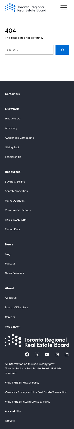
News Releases (14, 273)
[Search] (62, 50)
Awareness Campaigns (19, 138)
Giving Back (12, 147)
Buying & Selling (15, 181)
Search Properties (16, 191)
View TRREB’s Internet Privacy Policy (27, 401)
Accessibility (13, 411)
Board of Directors (16, 307)
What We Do (12, 118)
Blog (7, 254)
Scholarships (13, 157)
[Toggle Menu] (63, 7)
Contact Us (12, 94)
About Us (11, 298)
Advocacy (11, 128)
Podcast (10, 263)
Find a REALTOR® (15, 219)
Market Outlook (14, 200)
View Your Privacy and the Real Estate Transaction (36, 392)
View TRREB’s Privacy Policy (22, 382)
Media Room (12, 326)
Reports (10, 420)
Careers (10, 317)
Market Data (12, 229)
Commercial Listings (18, 210)
